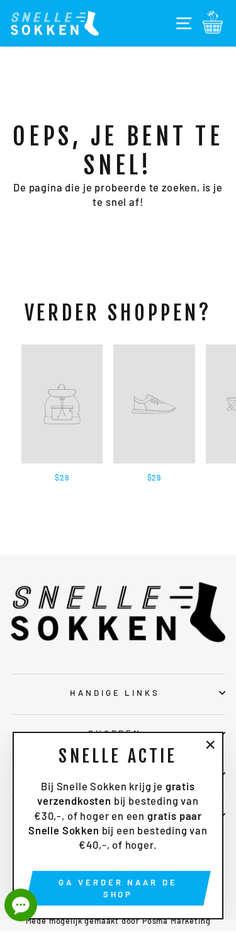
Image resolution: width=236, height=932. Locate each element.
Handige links (115, 693)
